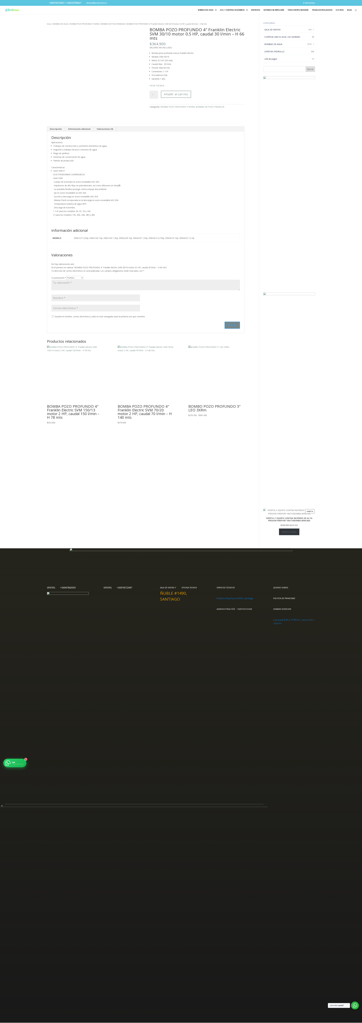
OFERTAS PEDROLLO (274, 51)
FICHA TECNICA (157, 85)
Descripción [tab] (56, 129)
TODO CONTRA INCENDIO (298, 10)
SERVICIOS (255, 10)
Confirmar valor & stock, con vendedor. (282, 36)
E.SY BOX (339, 10)
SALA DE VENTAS (272, 29)
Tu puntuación (58, 277)
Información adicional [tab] (79, 129)
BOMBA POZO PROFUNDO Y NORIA (84, 24)
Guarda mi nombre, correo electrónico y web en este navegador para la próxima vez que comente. (100, 316)
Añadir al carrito (176, 94)
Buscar (310, 69)
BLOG (349, 10)
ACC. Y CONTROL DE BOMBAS (232, 10)
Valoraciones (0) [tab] (105, 129)
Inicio (49, 24)
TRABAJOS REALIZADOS (322, 10)
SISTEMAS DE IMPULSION (273, 10)
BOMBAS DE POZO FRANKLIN (113, 24)
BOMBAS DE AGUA (206, 10)
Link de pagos (270, 59)
